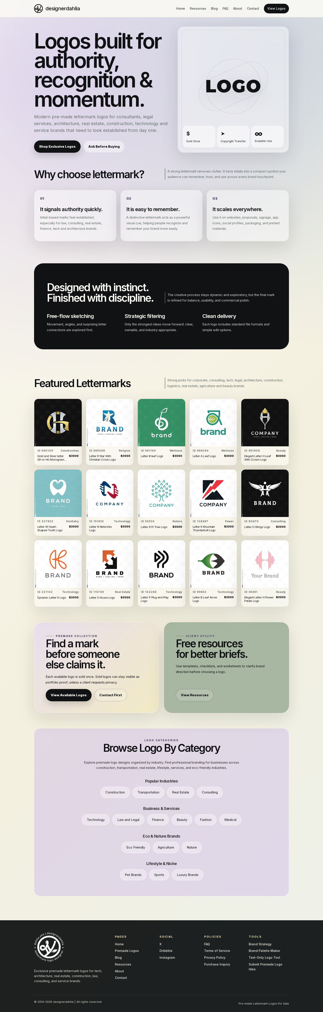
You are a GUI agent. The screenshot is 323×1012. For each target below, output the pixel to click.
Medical (230, 820)
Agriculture (166, 847)
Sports (159, 875)
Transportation (148, 792)
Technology (96, 820)
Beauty (182, 820)
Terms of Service (217, 951)
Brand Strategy (260, 944)
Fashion (206, 820)
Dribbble (166, 951)
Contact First (110, 695)
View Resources (195, 695)
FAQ (225, 8)
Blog (214, 8)
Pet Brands (133, 875)
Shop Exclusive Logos (57, 146)
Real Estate (180, 792)
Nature (192, 847)
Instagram (167, 957)
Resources (198, 8)
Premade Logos (127, 951)
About (237, 8)
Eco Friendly (135, 847)
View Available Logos (69, 695)
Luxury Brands (187, 875)
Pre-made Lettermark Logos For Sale (264, 1003)
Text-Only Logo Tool (264, 957)
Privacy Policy (214, 957)
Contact (253, 8)
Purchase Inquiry (217, 964)
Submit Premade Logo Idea (265, 966)
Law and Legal (128, 820)
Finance (158, 820)
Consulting (210, 792)
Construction (115, 792)
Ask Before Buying (104, 146)
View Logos (276, 8)
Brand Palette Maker (264, 951)
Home (180, 8)
